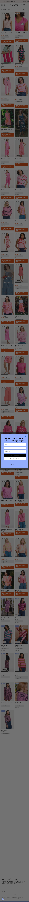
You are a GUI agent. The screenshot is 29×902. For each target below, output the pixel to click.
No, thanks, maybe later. (15, 458)
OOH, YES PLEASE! (15, 455)
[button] (3, 899)
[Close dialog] (26, 436)
